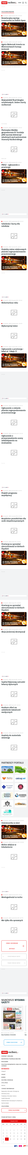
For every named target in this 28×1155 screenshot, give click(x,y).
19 (10, 1136)
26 (10, 1139)
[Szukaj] (26, 3)
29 (21, 1139)
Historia (3, 1085)
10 (3, 1133)
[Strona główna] (9, 2)
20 (14, 1136)
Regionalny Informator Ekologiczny (10, 1091)
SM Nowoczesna (5, 1093)
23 (24, 1136)
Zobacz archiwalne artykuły (12, 946)
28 (17, 1139)
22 (21, 1136)
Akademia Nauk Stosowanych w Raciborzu (11, 1100)
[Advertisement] (14, 83)
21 (17, 1136)
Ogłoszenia (5, 1106)
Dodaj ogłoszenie (14, 1110)
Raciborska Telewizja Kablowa (11, 1059)
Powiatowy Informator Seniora (8, 1096)
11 (6, 1133)
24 (3, 1139)
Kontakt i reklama (7, 1056)
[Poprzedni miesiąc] (24, 1121)
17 (3, 1136)
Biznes (3, 1077)
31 (3, 1142)
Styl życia (4, 1082)
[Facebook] (15, 1146)
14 (17, 1133)
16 (24, 1133)
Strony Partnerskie (7, 1088)
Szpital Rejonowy (5, 1098)
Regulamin (4, 1061)
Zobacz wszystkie (12, 1042)
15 (21, 1133)
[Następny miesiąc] (3, 1121)
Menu (19, 2)
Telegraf (3, 1071)
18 (6, 1136)
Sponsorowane (5, 1103)
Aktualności (6, 15)
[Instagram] (20, 1146)
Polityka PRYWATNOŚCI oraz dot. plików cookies (14, 1065)
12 (10, 1133)
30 (24, 1139)
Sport (3, 1074)
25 (6, 1139)
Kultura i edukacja (7, 1080)
